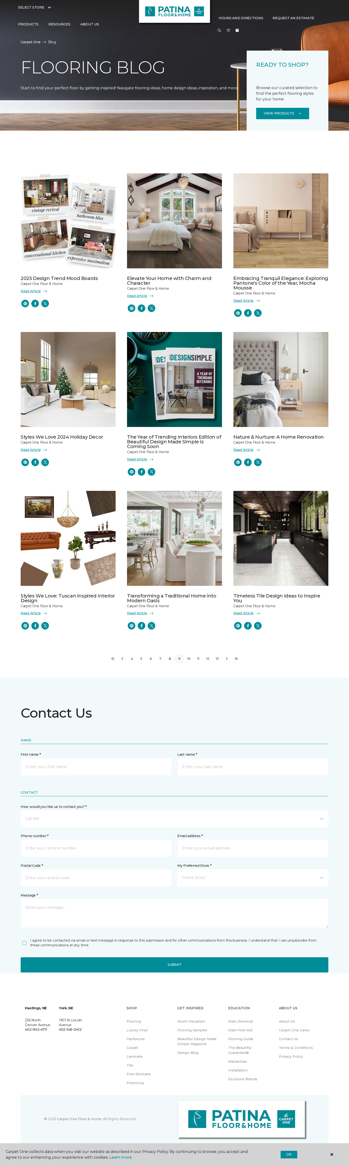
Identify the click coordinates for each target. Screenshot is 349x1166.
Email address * (190, 836)
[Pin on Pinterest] (25, 303)
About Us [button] (89, 24)
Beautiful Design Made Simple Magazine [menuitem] (197, 1041)
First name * (31, 754)
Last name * (187, 754)
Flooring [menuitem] (134, 1021)
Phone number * (34, 836)
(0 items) (237, 30)
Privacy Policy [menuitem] (291, 1056)
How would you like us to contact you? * (54, 806)
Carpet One (31, 42)
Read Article (31, 291)
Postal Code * (32, 865)
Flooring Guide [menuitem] (240, 1039)
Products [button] (28, 24)
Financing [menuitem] (135, 1083)
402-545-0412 (70, 1029)
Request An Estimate (293, 18)
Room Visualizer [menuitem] (191, 1021)
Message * (29, 895)
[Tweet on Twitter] (45, 303)
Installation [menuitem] (238, 1070)
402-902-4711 (36, 1029)
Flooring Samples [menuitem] (192, 1030)
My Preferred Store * (194, 865)
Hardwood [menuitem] (135, 1039)
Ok (288, 1154)
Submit (174, 964)
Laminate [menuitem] (135, 1056)
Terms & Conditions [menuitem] (296, 1048)
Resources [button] (59, 24)
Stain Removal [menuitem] (240, 1021)
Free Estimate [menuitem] (139, 1074)
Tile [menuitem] (130, 1065)
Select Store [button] (31, 7)
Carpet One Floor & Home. (79, 1119)
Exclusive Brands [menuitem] (242, 1079)
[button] (219, 30)
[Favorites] (228, 30)
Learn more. (120, 1157)
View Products (279, 113)
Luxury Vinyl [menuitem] (137, 1030)
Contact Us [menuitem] (288, 1039)
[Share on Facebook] (35, 303)
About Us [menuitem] (287, 1021)
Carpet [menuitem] (132, 1048)
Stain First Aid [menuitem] (240, 1030)
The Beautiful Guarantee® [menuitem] (239, 1050)
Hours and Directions (241, 18)
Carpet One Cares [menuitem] (294, 1030)
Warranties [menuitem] (237, 1061)
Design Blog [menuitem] (187, 1053)
